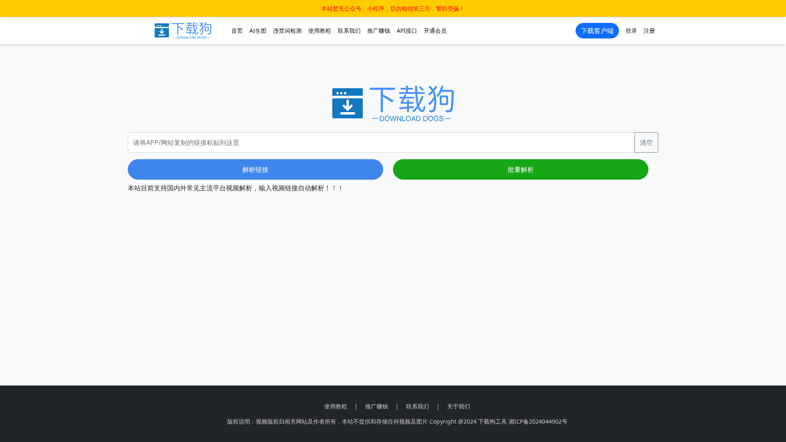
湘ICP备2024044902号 (537, 421)
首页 (237, 30)
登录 (631, 30)
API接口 (407, 30)
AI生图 (258, 30)
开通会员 (435, 30)
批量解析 (521, 169)
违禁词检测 (287, 30)
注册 (649, 30)
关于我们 (458, 406)
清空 (646, 142)
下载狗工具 (492, 421)
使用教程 (319, 30)
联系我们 (349, 30)
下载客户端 (597, 30)
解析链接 (255, 169)
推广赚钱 (378, 30)
